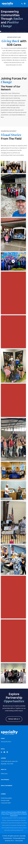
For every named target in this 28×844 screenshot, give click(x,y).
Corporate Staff (6, 803)
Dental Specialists (6, 798)
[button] (22, 3)
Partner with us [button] (13, 719)
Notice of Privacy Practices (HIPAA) (11, 812)
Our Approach (5, 779)
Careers (3, 794)
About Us (3, 769)
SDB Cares (4, 773)
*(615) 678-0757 (6, 741)
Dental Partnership (6, 785)
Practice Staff (5, 800)
